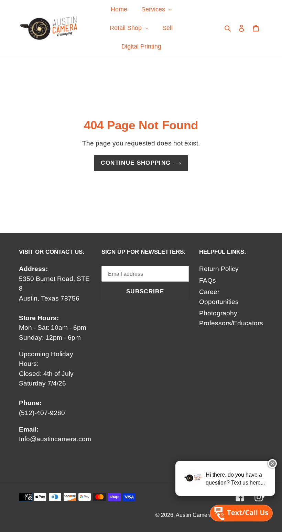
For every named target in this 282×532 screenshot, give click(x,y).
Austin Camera (194, 515)
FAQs (207, 280)
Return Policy (219, 268)
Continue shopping (136, 163)
